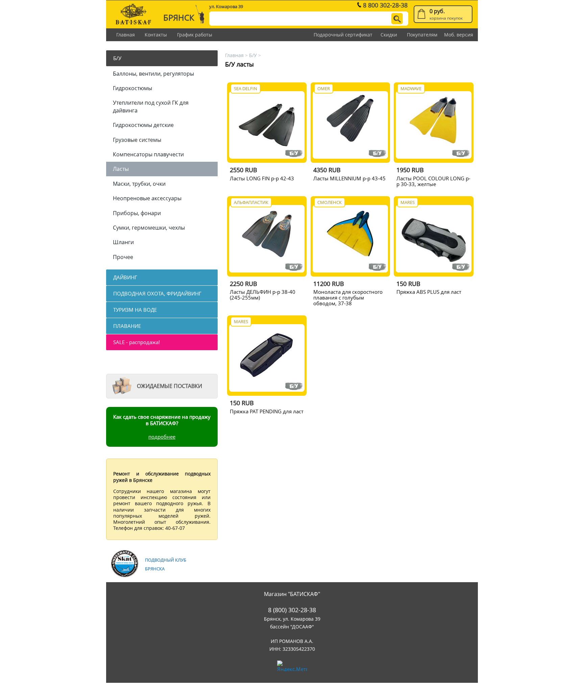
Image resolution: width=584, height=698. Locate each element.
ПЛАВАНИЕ (127, 325)
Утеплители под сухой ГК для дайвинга (151, 106)
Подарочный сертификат (343, 34)
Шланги (123, 242)
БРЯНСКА (155, 569)
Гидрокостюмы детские (143, 125)
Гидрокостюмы (132, 88)
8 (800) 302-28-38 (292, 610)
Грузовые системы (137, 140)
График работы (194, 34)
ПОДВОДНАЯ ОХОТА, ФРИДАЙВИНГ (157, 293)
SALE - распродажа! (136, 342)
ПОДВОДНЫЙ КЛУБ (165, 560)
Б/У (117, 58)
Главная (125, 34)
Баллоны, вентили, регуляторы (153, 73)
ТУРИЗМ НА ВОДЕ (135, 309)
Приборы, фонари (137, 213)
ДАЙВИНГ (125, 277)
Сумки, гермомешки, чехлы (149, 227)
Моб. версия (458, 34)
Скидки (389, 34)
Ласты (121, 169)
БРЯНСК (178, 17)
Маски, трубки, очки (139, 183)
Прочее (123, 257)
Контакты (156, 34)
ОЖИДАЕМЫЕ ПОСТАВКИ (169, 386)
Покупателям (422, 34)
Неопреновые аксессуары (147, 198)
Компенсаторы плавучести (148, 154)
